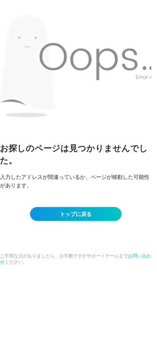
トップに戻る (76, 213)
